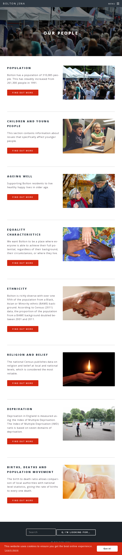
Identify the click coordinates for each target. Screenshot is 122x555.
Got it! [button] (107, 548)
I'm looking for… (77, 532)
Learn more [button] (12, 550)
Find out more (22, 92)
